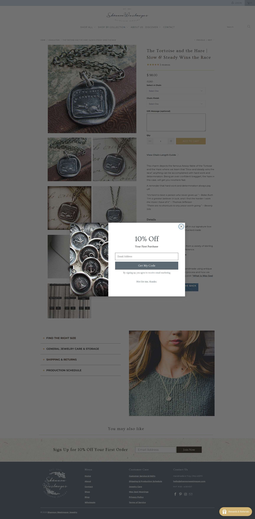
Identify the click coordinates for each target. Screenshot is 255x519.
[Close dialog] (181, 226)
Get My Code (146, 265)
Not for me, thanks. (147, 281)
